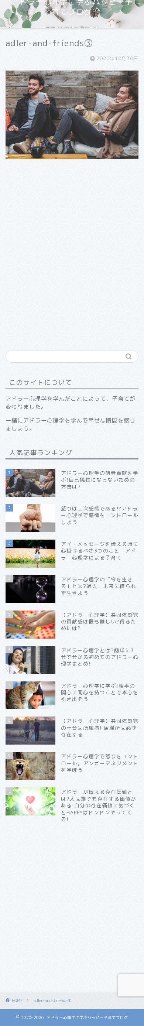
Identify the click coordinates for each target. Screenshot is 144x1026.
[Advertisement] (72, 265)
